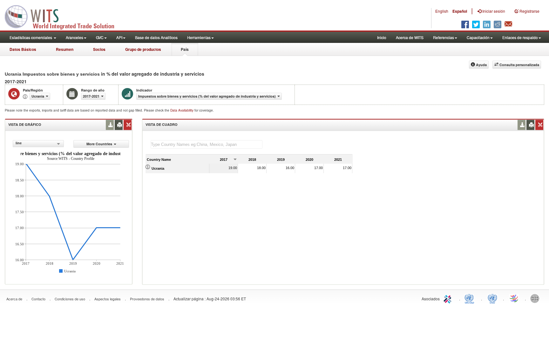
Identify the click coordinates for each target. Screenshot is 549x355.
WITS (63, 16)
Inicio (381, 37)
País (185, 49)
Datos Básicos (23, 49)
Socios (99, 49)
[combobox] (38, 143)
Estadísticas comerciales (31, 37)
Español (459, 11)
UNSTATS (492, 298)
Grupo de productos (143, 49)
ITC (448, 298)
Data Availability (182, 110)
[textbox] (206, 144)
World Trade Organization (514, 298)
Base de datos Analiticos (156, 37)
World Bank (536, 298)
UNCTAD (470, 298)
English (441, 11)
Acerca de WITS (410, 37)
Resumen (64, 49)
